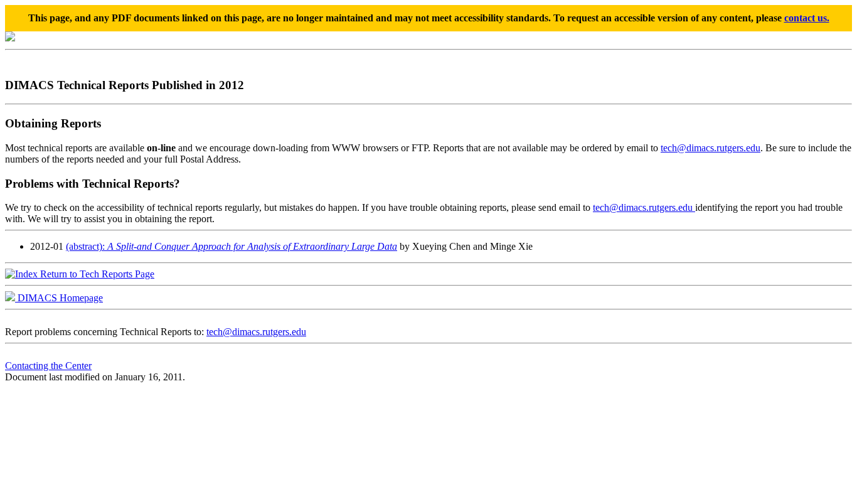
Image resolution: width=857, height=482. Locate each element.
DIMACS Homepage (59, 297)
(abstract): (86, 246)
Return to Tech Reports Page (96, 274)
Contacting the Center (48, 365)
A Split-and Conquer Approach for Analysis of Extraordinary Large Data (252, 246)
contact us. (806, 18)
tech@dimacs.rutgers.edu (710, 147)
